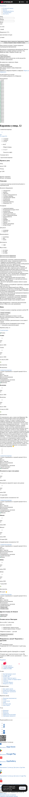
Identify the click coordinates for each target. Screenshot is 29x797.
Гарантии (5, 681)
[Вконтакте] (4, 729)
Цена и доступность (5, 56)
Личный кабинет (7, 666)
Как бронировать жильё (9, 674)
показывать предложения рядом (10, 325)
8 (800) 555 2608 (7, 668)
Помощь (5, 693)
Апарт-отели (6, 701)
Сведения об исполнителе (7, 634)
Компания (5, 710)
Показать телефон (5, 65)
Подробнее (3, 659)
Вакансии (5, 712)
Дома (4, 702)
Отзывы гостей (7, 675)
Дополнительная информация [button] (8, 255)
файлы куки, (12, 786)
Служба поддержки (8, 667)
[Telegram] (4, 723)
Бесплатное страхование (9, 691)
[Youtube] (4, 731)
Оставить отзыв (4, 608)
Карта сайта (3, 793)
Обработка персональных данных (9, 796)
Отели (4, 699)
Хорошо (22, 788)
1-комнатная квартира (6, 370)
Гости (1, 22)
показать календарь (5, 312)
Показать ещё (4, 607)
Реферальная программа (9, 714)
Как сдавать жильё (8, 689)
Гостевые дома (7, 703)
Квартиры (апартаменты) (9, 698)
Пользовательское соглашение (8, 795)
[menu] (27, 2)
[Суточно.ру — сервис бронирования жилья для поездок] (7, 2)
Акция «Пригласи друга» (9, 678)
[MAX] (4, 727)
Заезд (1, 16)
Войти (22, 1)
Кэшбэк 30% (6, 676)
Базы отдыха (6, 705)
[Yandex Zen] (4, 733)
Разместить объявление (9, 690)
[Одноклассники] (4, 725)
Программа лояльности (9, 716)
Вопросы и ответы (8, 683)
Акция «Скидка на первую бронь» (12, 679)
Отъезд (2, 19)
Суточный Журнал (8, 682)
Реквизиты (6, 713)
